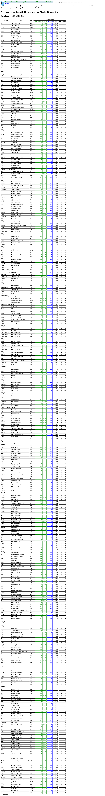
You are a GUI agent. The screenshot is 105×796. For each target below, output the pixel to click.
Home (12, 5)
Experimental (28, 5)
